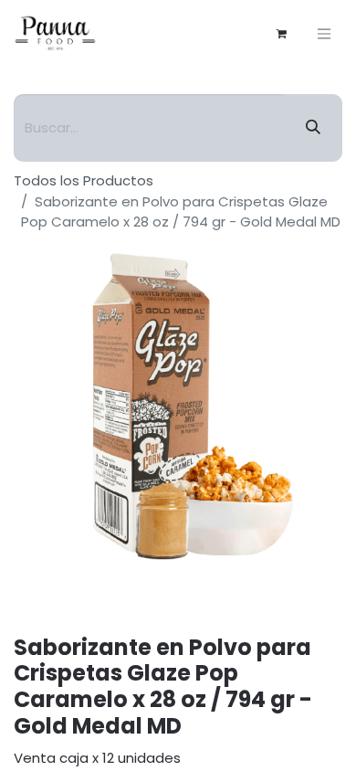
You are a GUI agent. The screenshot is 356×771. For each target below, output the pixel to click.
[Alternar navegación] (324, 33)
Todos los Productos (83, 180)
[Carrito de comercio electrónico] (281, 33)
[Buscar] (313, 128)
